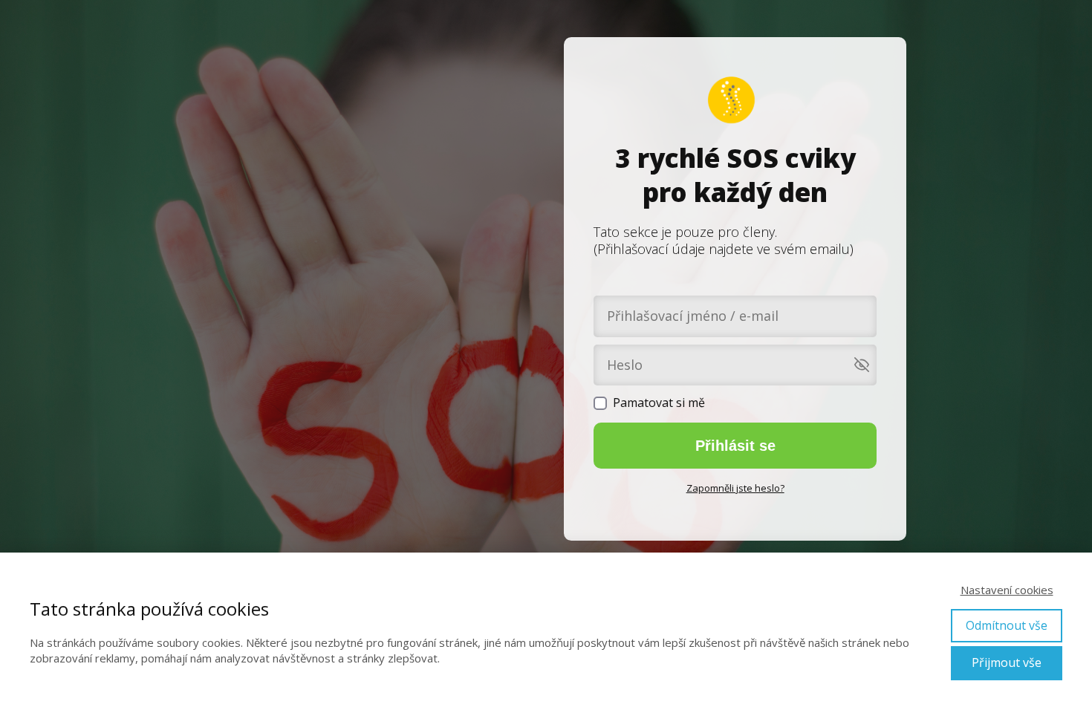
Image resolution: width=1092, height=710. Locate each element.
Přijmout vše (1006, 662)
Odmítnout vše (1006, 625)
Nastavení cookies (1007, 589)
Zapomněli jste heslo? (735, 488)
